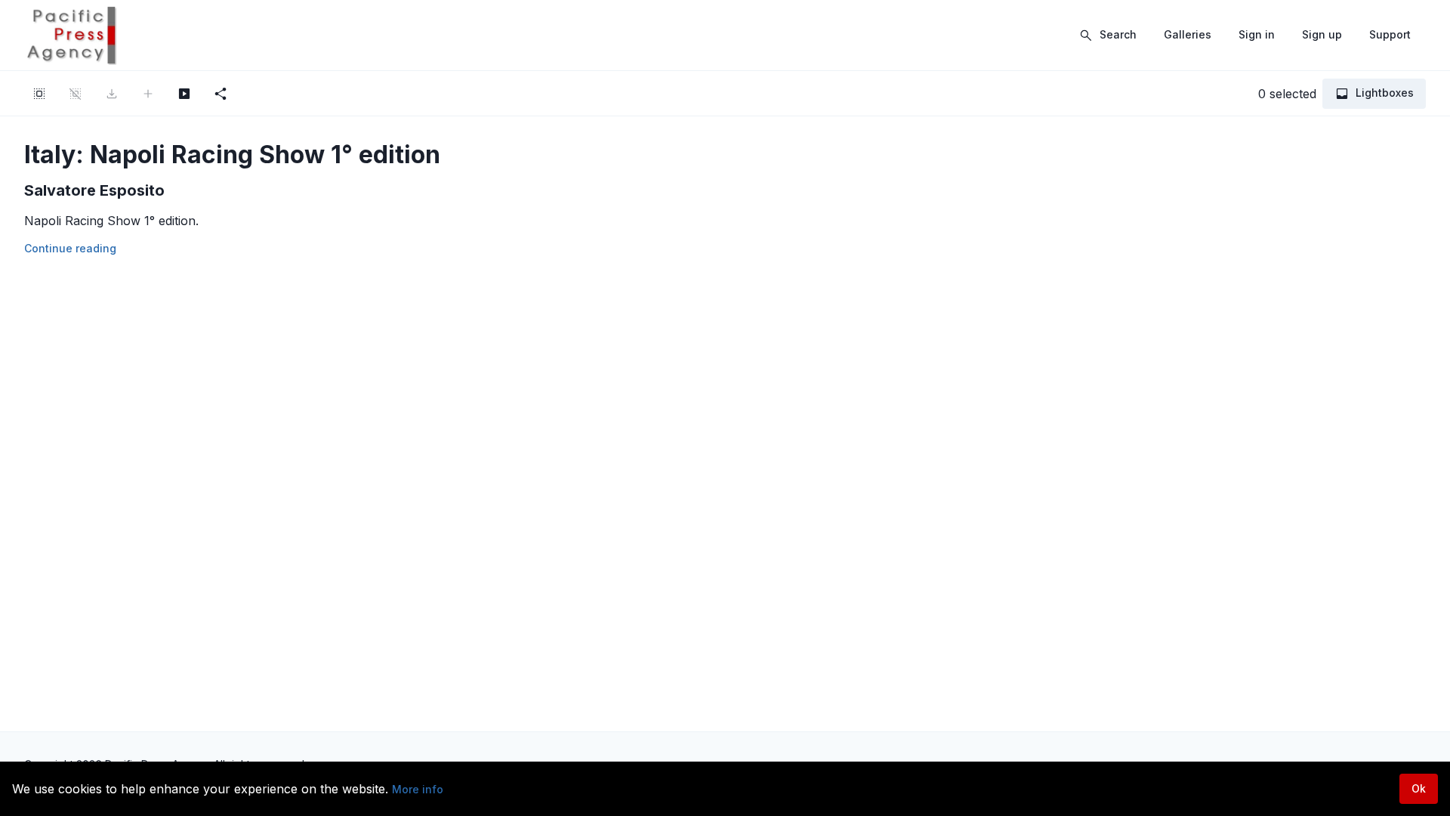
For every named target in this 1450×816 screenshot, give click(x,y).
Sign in (1257, 34)
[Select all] (39, 94)
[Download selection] (112, 94)
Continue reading (70, 248)
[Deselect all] (75, 94)
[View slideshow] (184, 94)
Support (1390, 34)
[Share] (220, 94)
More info (417, 789)
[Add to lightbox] (148, 94)
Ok (1418, 788)
